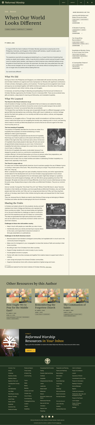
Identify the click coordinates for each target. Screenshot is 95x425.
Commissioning (28, 398)
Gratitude (42, 375)
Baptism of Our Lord (13, 381)
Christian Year (27, 393)
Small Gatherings (60, 381)
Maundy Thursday (12, 396)
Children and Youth (28, 390)
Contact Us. (58, 422)
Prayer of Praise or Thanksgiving (76, 404)
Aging (25, 383)
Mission (42, 394)
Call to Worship (60, 403)
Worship (29, 29)
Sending (74, 407)
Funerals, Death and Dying (46, 373)
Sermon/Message (76, 386)
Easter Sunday (11, 401)
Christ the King (27, 375)
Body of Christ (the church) (79, 54)
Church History (28, 396)
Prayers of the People (77, 398)
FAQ (81, 2)
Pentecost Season (28, 368)
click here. (49, 267)
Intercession (46, 314)
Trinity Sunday (27, 370)
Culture (26, 406)
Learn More (76, 23)
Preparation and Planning (62, 368)
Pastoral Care (43, 408)
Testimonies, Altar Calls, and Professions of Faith (79, 394)
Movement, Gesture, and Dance (46, 397)
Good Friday (11, 399)
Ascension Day (11, 406)
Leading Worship (84, 19)
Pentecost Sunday (12, 409)
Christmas (10, 373)
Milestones (42, 391)
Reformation (59, 375)
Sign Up (29, 350)
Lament (74, 373)
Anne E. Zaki (10, 42)
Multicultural (76, 66)
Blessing (26, 388)
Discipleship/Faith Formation (47, 368)
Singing (82, 43)
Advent (10, 370)
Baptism (74, 388)
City (74, 64)
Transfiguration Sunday (13, 383)
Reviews (58, 378)
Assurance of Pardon (77, 375)
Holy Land (19, 317)
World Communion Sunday (69, 315)
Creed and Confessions (78, 391)
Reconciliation (76, 43)
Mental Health (43, 388)
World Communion (60, 394)
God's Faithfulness (11, 317)
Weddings (58, 388)
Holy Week (11, 391)
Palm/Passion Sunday (13, 394)
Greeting (58, 406)
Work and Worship (60, 391)
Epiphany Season (12, 378)
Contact (73, 2)
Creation (26, 403)
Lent (9, 386)
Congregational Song (29, 401)
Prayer (8, 318)
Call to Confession (76, 368)
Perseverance (26, 317)
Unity (87, 43)
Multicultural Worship (45, 400)
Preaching (42, 411)
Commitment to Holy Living (78, 378)
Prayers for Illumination (77, 381)
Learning (83, 29)
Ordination (42, 405)
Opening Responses (61, 409)
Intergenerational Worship (46, 381)
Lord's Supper (75, 400)
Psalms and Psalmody (61, 370)
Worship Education (60, 396)
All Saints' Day (27, 373)
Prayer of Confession (77, 370)
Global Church (10, 29)
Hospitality (21, 29)
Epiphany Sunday (12, 375)
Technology (59, 383)
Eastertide (10, 404)
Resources (13, 11)
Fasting (42, 370)
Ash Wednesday (12, 388)
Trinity (57, 386)
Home (6, 11)
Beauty (26, 385)
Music (82, 42)
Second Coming (15, 318)
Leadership (43, 386)
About (63, 2)
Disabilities (27, 409)
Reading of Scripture (77, 383)
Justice (42, 383)
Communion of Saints (68, 314)
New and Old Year (44, 403)
